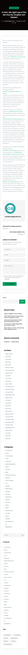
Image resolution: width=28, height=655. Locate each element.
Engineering (14, 638)
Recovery (8, 502)
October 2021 (9, 425)
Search (4, 297)
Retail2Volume (9, 510)
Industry (7, 477)
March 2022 (8, 411)
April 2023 (8, 381)
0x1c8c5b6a (7, 635)
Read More (5, 228)
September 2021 (9, 427)
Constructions (9, 456)
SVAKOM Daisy (18, 152)
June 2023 (8, 378)
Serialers (7, 513)
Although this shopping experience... (12, 226)
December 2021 (9, 419)
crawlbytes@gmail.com (9, 21)
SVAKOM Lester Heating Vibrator (10, 181)
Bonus (7, 453)
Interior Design (9, 480)
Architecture (8, 450)
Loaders (7, 486)
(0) (15, 22)
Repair (7, 505)
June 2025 (8, 359)
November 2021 (9, 422)
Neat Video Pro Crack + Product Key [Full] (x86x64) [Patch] (14, 328)
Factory (6, 641)
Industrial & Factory (10, 475)
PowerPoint (8, 497)
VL (6, 524)
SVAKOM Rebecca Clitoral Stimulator (11, 154)
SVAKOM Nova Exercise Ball (15, 111)
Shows (7, 516)
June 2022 (8, 403)
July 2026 (8, 356)
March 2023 (8, 384)
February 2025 (9, 367)
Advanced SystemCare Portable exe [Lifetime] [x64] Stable (13, 320)
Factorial (7, 469)
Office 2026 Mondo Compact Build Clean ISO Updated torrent (13, 316)
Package (7, 491)
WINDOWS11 (8, 527)
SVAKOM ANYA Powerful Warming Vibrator (13, 119)
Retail (6, 507)
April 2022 (8, 408)
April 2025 (8, 364)
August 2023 (8, 373)
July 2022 (8, 400)
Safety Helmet (15, 341)
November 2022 (9, 389)
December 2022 (9, 386)
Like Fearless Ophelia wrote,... (17, 232)
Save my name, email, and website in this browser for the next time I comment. (13, 277)
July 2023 (8, 375)
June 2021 (8, 436)
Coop (6, 458)
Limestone (6, 341)
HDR (6, 472)
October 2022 (9, 392)
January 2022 (9, 416)
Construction (17, 635)
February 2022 (9, 414)
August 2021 (8, 430)
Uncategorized (14, 8)
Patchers (7, 494)
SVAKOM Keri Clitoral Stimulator (10, 150)
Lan (6, 483)
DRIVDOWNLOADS (10, 464)
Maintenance (9, 488)
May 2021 (8, 438)
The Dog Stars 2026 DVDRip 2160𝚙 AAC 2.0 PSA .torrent (13, 324)
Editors (7, 467)
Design (6, 638)
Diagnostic (8, 461)
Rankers (7, 499)
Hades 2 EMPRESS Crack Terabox (13, 313)
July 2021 (7, 433)
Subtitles (7, 518)
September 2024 (9, 370)
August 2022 (8, 397)
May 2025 (8, 362)
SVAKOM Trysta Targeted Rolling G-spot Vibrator (12, 92)
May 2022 (8, 405)
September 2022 (9, 394)
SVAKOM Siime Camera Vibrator (17, 57)
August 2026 (8, 354)
